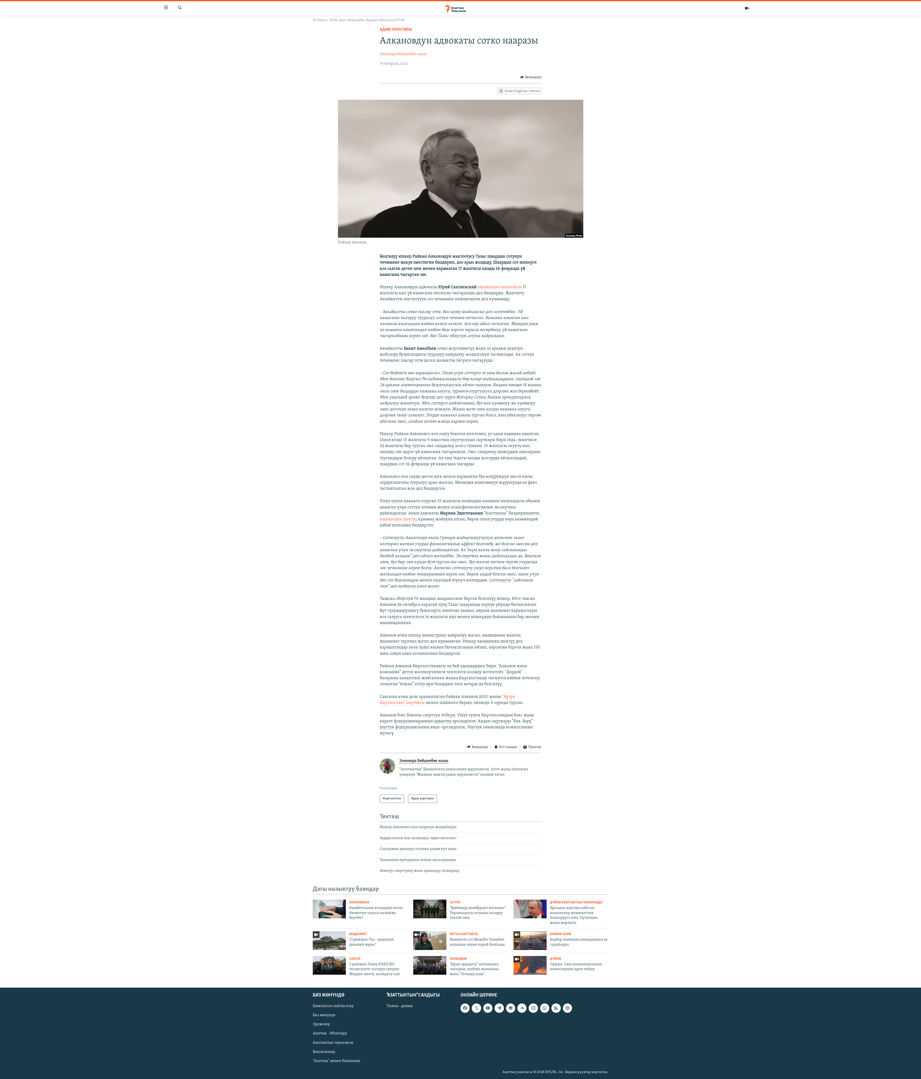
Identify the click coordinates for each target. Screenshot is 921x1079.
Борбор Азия (560, 934)
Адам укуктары (396, 30)
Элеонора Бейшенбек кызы (403, 54)
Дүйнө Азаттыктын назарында (576, 902)
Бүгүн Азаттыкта (464, 934)
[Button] (530, 77)
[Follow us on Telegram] (499, 1008)
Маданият (358, 934)
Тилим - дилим (400, 1006)
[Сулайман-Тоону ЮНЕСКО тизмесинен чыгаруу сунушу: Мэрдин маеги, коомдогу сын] (329, 965)
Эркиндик (458, 959)
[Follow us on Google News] (510, 1008)
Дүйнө (555, 959)
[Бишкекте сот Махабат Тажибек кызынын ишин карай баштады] (429, 940)
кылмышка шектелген (500, 287)
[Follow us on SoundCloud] (521, 1008)
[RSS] (556, 1008)
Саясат (355, 959)
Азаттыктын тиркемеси (333, 1043)
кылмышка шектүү (398, 519)
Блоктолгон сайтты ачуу (333, 1006)
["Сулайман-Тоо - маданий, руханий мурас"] (329, 940)
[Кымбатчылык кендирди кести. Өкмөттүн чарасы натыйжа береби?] (329, 909)
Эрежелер (321, 1024)
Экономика (359, 902)
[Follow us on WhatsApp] (544, 1008)
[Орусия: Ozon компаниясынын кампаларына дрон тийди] (530, 965)
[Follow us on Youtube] (487, 1008)
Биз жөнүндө (324, 1015)
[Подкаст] (567, 1008)
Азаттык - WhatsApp (330, 1034)
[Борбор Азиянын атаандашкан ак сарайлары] (530, 940)
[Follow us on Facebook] (465, 1008)
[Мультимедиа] (747, 8)
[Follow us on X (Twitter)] (476, 1008)
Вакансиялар (324, 1052)
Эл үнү (455, 902)
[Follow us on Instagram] (533, 1008)
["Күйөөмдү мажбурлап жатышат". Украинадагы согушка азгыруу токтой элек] (429, 909)
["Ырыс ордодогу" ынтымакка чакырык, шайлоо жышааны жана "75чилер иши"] (429, 965)
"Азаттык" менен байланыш (336, 1061)
